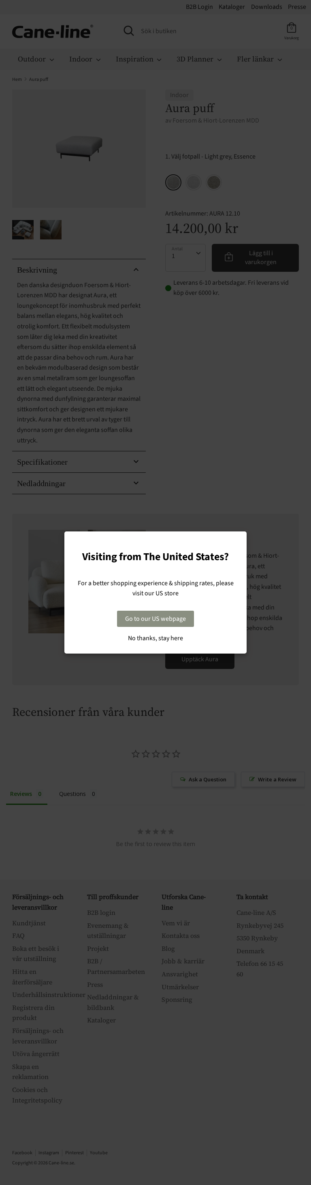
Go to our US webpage (155, 618)
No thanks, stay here (155, 638)
